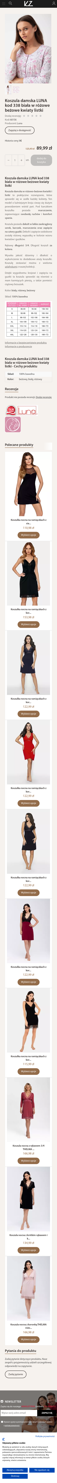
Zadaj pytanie (15, 1374)
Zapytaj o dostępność (19, 130)
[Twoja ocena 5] (40, 116)
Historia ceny (12, 141)
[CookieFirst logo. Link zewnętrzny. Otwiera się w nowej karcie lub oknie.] (3, 1439)
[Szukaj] (10, 4)
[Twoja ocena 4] (36, 116)
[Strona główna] (28, 4)
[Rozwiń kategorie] (3, 4)
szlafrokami (11, 267)
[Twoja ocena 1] (24, 116)
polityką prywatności (12, 1426)
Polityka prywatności (45, 1436)
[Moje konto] (54, 4)
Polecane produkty (19, 445)
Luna (19, 123)
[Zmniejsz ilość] (21, 160)
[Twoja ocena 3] (32, 116)
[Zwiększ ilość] (8, 160)
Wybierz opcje (28, 535)
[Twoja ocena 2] (28, 116)
